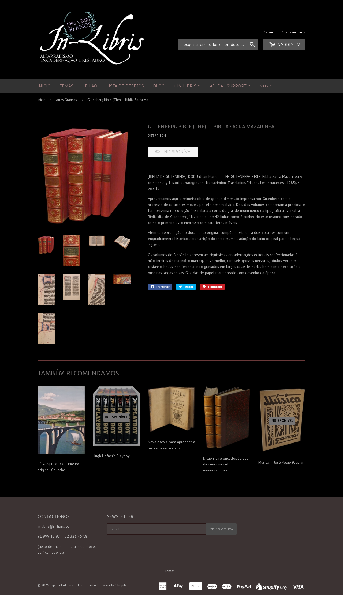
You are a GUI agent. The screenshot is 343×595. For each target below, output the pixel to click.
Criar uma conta (293, 32)
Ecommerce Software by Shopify (102, 585)
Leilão (90, 86)
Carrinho (288, 44)
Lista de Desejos (125, 86)
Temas (66, 86)
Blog (159, 86)
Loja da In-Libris (61, 585)
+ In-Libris (185, 86)
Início (44, 86)
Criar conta (221, 529)
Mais (264, 86)
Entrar (268, 32)
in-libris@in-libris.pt (53, 526)
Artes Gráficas (66, 100)
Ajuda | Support (228, 86)
